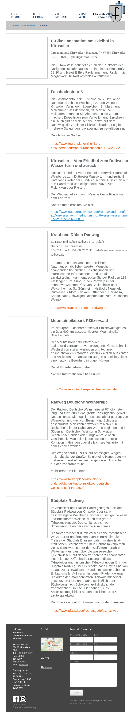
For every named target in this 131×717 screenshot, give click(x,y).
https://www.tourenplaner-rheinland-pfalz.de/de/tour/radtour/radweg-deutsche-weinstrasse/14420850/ (81, 483)
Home (16, 25)
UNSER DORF (16, 16)
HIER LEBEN (38, 16)
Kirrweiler (23, 664)
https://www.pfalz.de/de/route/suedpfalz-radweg (84, 610)
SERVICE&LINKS (106, 16)
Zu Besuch (29, 25)
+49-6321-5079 (25, 653)
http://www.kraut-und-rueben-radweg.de (79, 308)
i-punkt (21, 661)
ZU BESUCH (61, 16)
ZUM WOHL (84, 16)
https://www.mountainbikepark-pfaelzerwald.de (84, 389)
